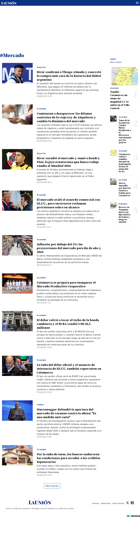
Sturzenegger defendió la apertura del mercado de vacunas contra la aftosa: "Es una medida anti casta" (66, 413)
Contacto (95, 503)
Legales (71, 508)
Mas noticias (52, 485)
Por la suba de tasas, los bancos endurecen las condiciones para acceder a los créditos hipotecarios (68, 458)
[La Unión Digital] (8, 2)
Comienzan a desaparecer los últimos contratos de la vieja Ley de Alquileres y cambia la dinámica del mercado (66, 117)
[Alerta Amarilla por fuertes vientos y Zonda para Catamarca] (113, 181)
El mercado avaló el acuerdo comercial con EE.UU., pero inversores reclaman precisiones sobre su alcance (68, 203)
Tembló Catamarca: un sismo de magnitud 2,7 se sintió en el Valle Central (119, 100)
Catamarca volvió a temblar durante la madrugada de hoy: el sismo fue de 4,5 (125, 163)
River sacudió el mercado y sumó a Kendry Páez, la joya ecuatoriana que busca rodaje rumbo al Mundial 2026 (68, 162)
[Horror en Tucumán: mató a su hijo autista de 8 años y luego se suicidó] (113, 205)
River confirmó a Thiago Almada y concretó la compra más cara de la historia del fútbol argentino (69, 76)
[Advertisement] (70, 26)
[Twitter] (127, 503)
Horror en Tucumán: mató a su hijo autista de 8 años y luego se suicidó (124, 214)
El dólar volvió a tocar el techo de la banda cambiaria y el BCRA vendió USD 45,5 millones (68, 324)
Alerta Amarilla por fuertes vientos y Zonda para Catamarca (125, 189)
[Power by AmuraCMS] (133, 516)
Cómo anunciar (118, 503)
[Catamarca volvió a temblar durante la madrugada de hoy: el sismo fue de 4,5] (113, 152)
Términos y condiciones (57, 508)
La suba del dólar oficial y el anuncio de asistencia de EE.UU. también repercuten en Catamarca (69, 368)
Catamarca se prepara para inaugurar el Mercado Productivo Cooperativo (66, 284)
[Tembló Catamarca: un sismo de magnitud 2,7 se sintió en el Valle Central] (124, 76)
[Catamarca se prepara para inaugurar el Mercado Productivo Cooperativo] (17, 283)
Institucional (105, 503)
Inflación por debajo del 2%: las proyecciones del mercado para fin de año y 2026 (69, 248)
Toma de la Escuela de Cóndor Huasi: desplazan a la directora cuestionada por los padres (125, 131)
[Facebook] (132, 503)
